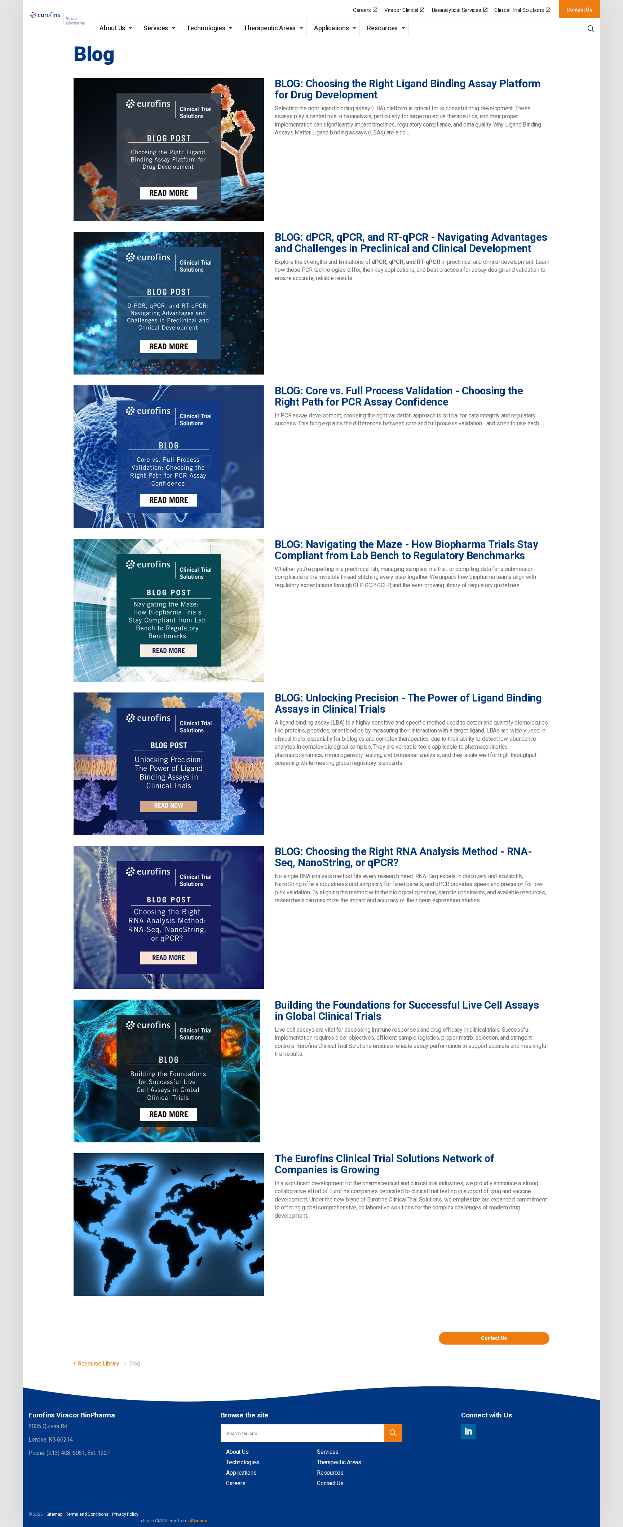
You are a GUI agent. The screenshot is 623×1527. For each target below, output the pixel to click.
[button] (393, 1433)
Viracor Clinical (401, 10)
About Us (112, 28)
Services (155, 28)
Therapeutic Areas (269, 28)
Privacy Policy (125, 1514)
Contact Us (579, 10)
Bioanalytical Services (456, 10)
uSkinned (197, 1520)
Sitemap (54, 1514)
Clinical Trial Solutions (519, 10)
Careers (362, 10)
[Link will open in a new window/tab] (468, 1431)
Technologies (205, 28)
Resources (382, 28)
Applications (331, 28)
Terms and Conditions (87, 1514)
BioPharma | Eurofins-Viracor (57, 18)
